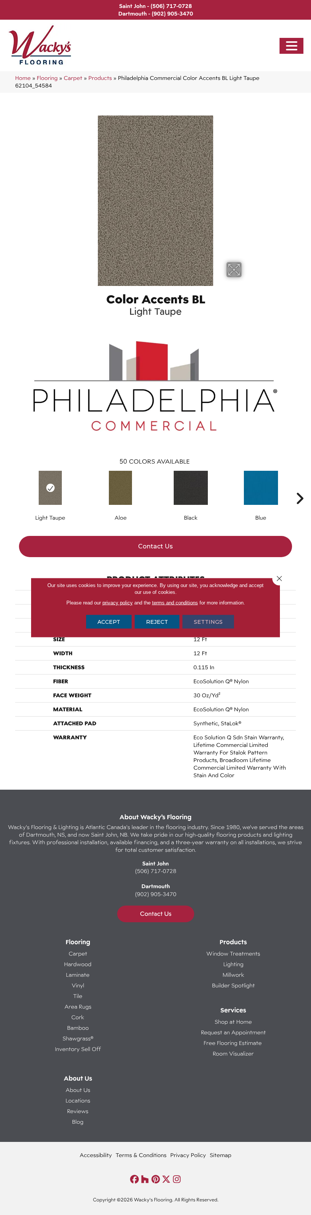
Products (100, 78)
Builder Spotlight (233, 985)
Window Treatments (233, 953)
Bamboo (78, 1027)
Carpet (73, 78)
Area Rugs (77, 1006)
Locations (78, 1100)
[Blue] (261, 488)
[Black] (191, 488)
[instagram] (176, 1179)
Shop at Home (233, 1021)
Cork (77, 1017)
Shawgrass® (78, 1038)
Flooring (47, 78)
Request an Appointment (233, 1032)
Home (23, 78)
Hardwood (77, 964)
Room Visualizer (233, 1053)
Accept (108, 621)
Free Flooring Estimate (233, 1043)
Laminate (78, 974)
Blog (77, 1121)
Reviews (77, 1111)
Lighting (233, 964)
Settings (208, 621)
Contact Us (155, 546)
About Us (78, 1090)
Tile (77, 996)
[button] (291, 46)
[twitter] (166, 1179)
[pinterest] (155, 1179)
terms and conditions (175, 603)
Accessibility (96, 1155)
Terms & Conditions (141, 1155)
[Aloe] (120, 488)
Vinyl (78, 985)
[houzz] (145, 1179)
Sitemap (220, 1155)
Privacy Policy (188, 1155)
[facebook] (134, 1179)
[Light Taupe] (50, 488)
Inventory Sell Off (78, 1049)
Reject (157, 621)
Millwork (233, 974)
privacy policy (117, 603)
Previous (11, 487)
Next (299, 487)
